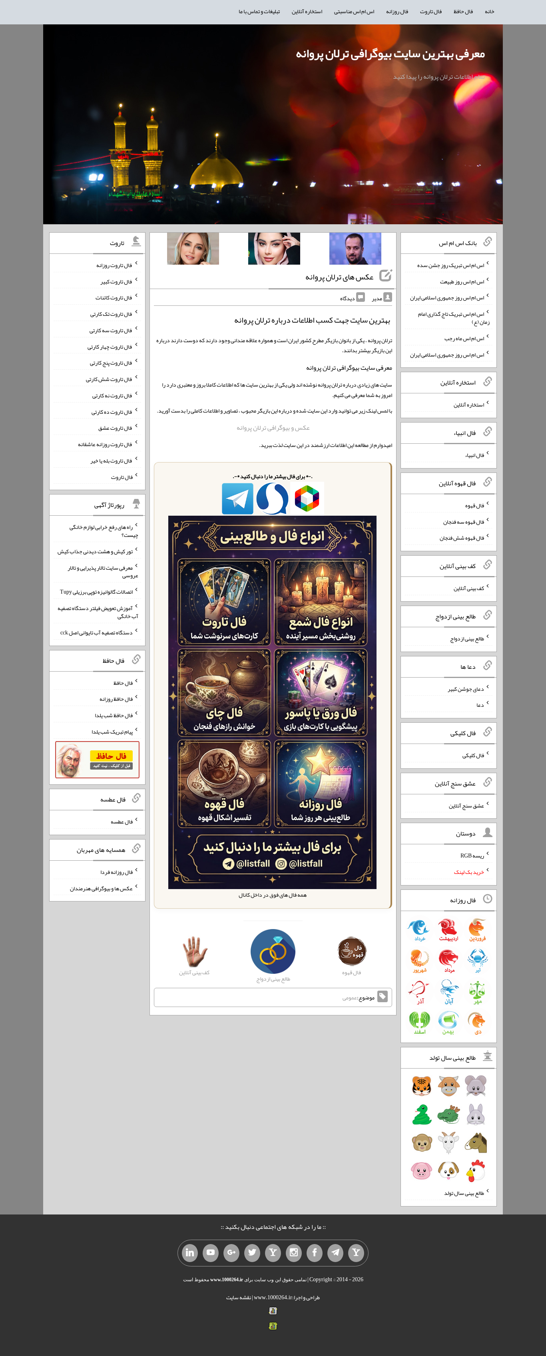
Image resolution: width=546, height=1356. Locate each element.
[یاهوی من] (356, 1253)
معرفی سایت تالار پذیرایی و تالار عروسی (103, 571)
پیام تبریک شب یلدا (112, 731)
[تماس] (273, 1253)
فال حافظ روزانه (116, 698)
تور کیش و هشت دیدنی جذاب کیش (95, 551)
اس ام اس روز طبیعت (462, 281)
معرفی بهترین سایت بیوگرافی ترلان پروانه (390, 53)
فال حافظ (463, 11)
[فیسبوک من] (315, 1253)
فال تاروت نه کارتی (112, 395)
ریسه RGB (472, 855)
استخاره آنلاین (307, 11)
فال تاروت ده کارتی (112, 411)
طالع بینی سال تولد (464, 1192)
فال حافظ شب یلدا (114, 715)
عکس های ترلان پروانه (339, 277)
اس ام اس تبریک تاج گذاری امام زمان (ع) (454, 317)
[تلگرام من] (335, 1253)
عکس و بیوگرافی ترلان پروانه (273, 427)
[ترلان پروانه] (274, 250)
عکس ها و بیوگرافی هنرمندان (101, 887)
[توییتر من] (252, 1253)
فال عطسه (122, 821)
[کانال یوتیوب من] (211, 1253)
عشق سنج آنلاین (466, 805)
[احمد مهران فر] (355, 250)
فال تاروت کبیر (116, 281)
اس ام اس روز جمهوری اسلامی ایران (447, 297)
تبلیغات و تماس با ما (259, 11)
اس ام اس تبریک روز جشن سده (450, 265)
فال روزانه (397, 11)
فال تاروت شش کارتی (109, 379)
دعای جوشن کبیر (466, 688)
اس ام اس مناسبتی (354, 11)
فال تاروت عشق (115, 427)
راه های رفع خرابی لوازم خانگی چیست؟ (104, 530)
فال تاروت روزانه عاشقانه (105, 444)
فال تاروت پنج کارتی (111, 362)
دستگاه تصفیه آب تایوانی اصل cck (96, 632)
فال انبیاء (474, 455)
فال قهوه (474, 505)
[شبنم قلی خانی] (193, 250)
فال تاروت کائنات (114, 297)
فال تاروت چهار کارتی (110, 346)
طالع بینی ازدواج (467, 638)
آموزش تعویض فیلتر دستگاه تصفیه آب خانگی (98, 612)
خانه (489, 11)
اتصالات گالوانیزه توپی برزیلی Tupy (96, 591)
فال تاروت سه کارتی (111, 330)
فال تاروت (431, 11)
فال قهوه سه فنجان (463, 521)
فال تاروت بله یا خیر (111, 460)
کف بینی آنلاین (469, 588)
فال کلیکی (473, 755)
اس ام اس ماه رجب (464, 338)
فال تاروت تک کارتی (111, 313)
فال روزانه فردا (116, 871)
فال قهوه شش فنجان (462, 537)
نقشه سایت (238, 1297)
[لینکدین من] (190, 1253)
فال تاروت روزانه (114, 265)
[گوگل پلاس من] (231, 1253)
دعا (480, 704)
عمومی (350, 997)
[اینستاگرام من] (294, 1253)
